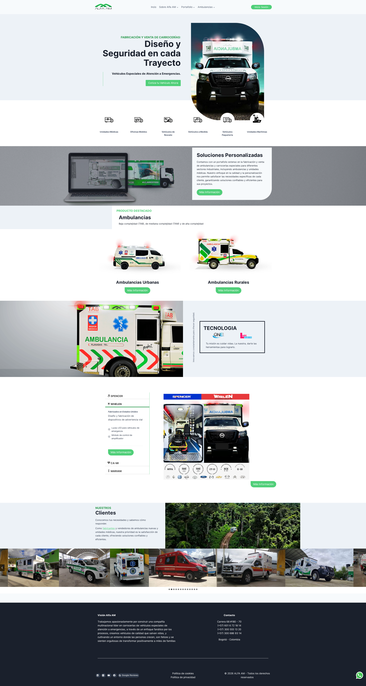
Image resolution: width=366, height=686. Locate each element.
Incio (153, 7)
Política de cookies (183, 673)
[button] (61, 568)
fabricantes (109, 528)
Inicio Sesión (261, 7)
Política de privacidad (183, 677)
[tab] (169, 589)
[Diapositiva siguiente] (363, 567)
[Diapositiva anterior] (2, 567)
